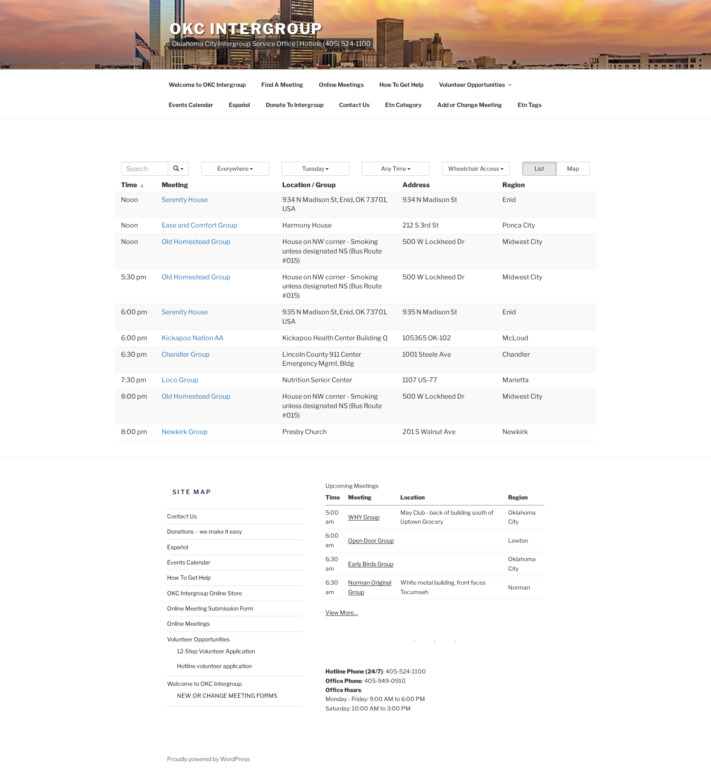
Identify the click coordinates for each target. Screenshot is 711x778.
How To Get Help (401, 84)
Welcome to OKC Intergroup (207, 84)
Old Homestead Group (196, 242)
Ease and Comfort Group (199, 225)
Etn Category (403, 104)
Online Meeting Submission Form (210, 608)
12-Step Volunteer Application (216, 651)
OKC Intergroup (246, 29)
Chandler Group (186, 354)
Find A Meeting (282, 84)
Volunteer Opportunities (472, 84)
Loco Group (180, 380)
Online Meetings (341, 84)
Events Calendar (191, 104)
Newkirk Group (185, 432)
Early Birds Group (370, 563)
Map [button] (573, 168)
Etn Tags (529, 104)
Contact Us (354, 104)
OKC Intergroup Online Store (204, 593)
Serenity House (185, 200)
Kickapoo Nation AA (193, 338)
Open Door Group (371, 540)
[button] (235, 169)
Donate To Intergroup (294, 104)
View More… (341, 612)
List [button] (539, 168)
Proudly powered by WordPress (208, 758)
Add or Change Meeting (469, 104)
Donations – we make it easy (204, 531)
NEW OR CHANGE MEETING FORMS (227, 695)
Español (239, 104)
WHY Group (363, 516)
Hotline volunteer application (214, 665)
